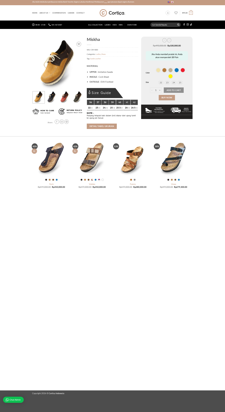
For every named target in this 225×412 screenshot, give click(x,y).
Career (71, 13)
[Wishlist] (176, 12)
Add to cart (174, 90)
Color (148, 73)
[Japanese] (172, 2)
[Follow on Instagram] (188, 24)
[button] (168, 13)
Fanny (133, 184)
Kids (115, 25)
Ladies (108, 25)
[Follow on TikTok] (191, 24)
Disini (105, 2)
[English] (169, 2)
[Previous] (32, 262)
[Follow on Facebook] (184, 24)
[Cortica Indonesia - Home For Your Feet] (113, 12)
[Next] (192, 262)
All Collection (95, 25)
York (51, 184)
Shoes (103, 54)
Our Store (132, 25)
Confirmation (59, 13)
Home (34, 13)
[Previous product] (169, 40)
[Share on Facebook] (57, 121)
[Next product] (164, 40)
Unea (173, 184)
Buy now (166, 97)
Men (121, 25)
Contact (80, 13)
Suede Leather (95, 59)
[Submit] (178, 25)
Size (147, 82)
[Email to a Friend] (62, 121)
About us (43, 13)
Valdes (92, 184)
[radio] (158, 70)
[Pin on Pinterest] (66, 121)
